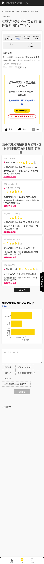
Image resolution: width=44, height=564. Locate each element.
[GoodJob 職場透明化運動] (3, 3)
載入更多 (22, 290)
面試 (36, 11)
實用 (10, 129)
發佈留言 (22, 392)
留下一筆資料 (22, 110)
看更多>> (5, 306)
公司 (12, 11)
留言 (24, 129)
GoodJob (5, 11)
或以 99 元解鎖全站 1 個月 (22, 116)
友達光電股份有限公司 (24, 11)
